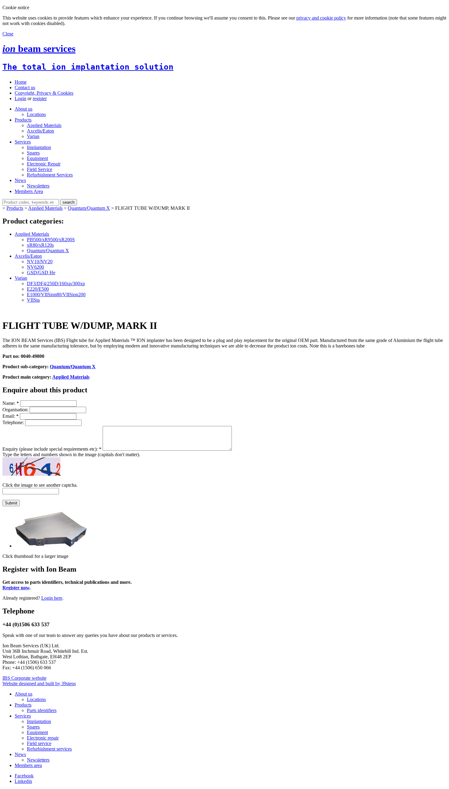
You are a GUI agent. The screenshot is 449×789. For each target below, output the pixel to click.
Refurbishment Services (50, 174)
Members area (28, 765)
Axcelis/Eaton (40, 130)
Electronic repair (43, 737)
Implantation (39, 147)
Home (21, 82)
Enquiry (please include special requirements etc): (51, 449)
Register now (15, 587)
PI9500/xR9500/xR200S (51, 239)
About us (23, 108)
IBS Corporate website (24, 678)
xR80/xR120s (40, 245)
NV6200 (35, 267)
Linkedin (23, 781)
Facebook (24, 775)
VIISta (33, 300)
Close (7, 33)
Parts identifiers (42, 710)
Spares (33, 152)
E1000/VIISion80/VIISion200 (56, 294)
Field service (39, 743)
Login (20, 98)
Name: (10, 403)
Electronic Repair (43, 163)
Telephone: (13, 422)
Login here (51, 598)
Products (23, 119)
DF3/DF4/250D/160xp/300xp (56, 283)
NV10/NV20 (40, 261)
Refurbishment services (49, 748)
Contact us (25, 87)
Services (23, 141)
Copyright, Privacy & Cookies (44, 93)
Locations (36, 114)
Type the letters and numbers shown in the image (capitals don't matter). (71, 454)
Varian (33, 136)
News (20, 180)
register (40, 98)
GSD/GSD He (41, 272)
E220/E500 (38, 289)
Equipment (37, 158)
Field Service (39, 169)
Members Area (29, 191)
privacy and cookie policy (321, 17)
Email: (10, 416)
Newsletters (38, 185)
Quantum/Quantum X (89, 208)
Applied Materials (44, 125)
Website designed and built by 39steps (39, 683)
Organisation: (16, 409)
